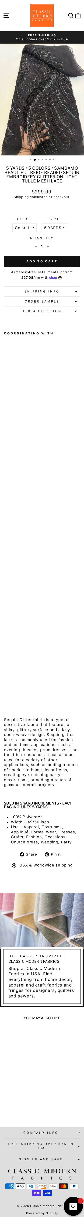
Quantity (42, 238)
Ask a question (42, 311)
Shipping (21, 197)
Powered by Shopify (42, 1213)
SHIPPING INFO (42, 291)
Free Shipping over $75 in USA (41, 1146)
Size (55, 219)
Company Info (41, 1132)
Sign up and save (41, 1159)
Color (24, 219)
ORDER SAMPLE (42, 301)
